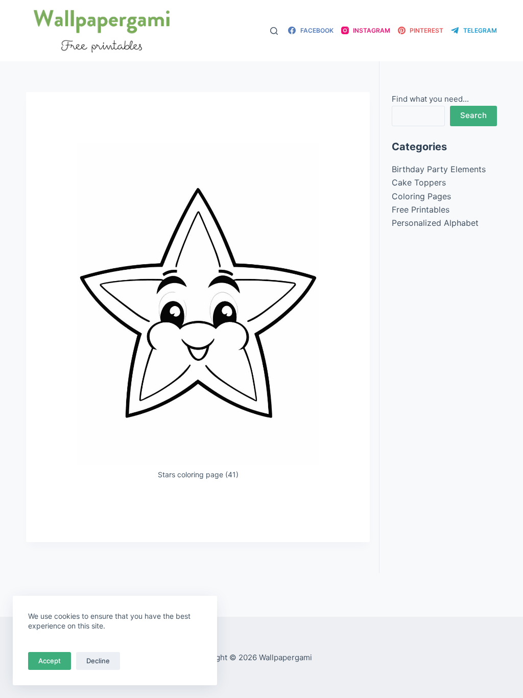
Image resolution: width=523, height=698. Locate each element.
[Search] (274, 31)
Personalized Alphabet (435, 223)
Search (473, 115)
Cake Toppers (419, 182)
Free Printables (420, 209)
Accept (49, 661)
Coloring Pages (421, 196)
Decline (98, 661)
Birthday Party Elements (439, 169)
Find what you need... (430, 99)
